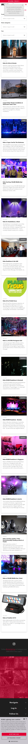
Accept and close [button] (14, 734)
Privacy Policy (10, 731)
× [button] (26, 718)
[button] (14, 741)
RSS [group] (25, 10)
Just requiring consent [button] (14, 738)
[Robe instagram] (14, 644)
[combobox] (24, 719)
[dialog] (14, 730)
